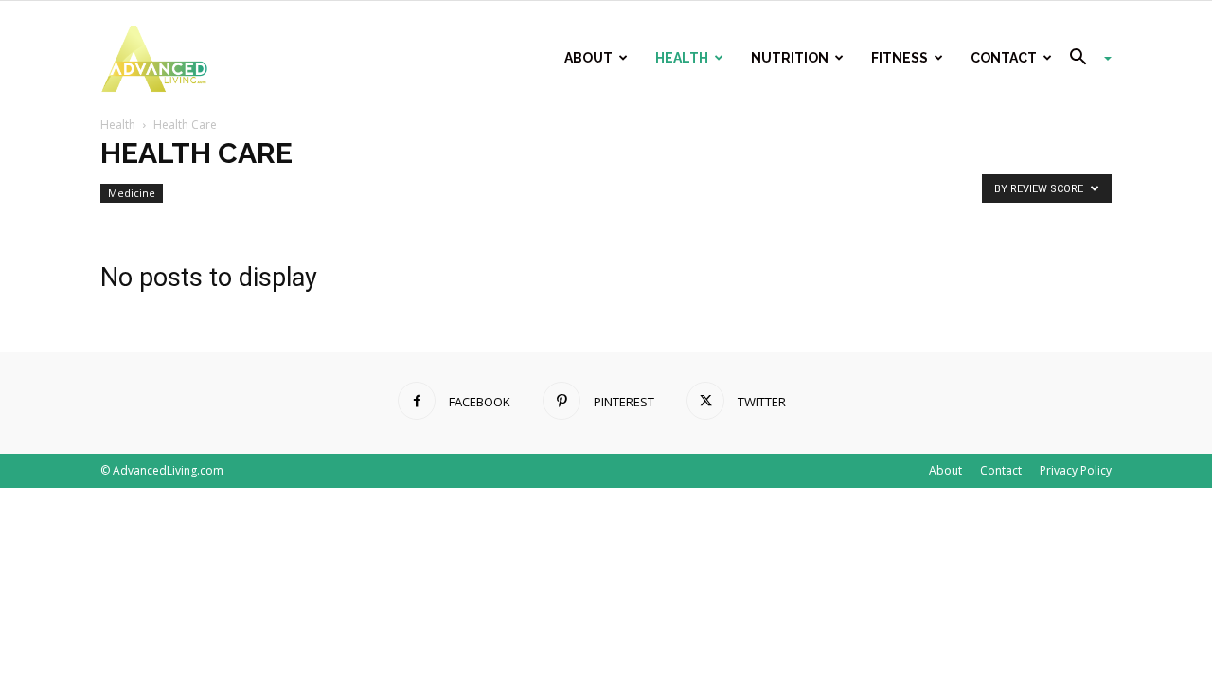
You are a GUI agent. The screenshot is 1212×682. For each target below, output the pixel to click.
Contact (1004, 57)
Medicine (131, 193)
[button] (1083, 59)
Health (681, 57)
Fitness (899, 57)
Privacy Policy (1076, 470)
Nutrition (790, 57)
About (588, 57)
